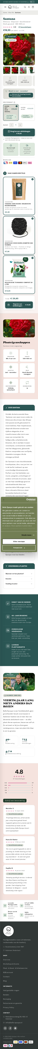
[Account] (29, 7)
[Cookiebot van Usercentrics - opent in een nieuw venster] (27, 499)
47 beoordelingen (24, 27)
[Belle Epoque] (13, 7)
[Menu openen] (5, 7)
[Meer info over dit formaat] (14, 102)
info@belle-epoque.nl (14, 1023)
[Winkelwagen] (33, 7)
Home (5, 12)
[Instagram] (5, 1028)
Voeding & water (12, 584)
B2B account (8, 972)
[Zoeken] (25, 7)
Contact (6, 977)
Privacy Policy (8, 1007)
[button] (6, 70)
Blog (5, 981)
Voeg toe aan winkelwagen (22, 305)
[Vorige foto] (6, 49)
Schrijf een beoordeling (15, 800)
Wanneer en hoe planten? (15, 574)
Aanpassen (17, 548)
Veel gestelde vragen (11, 990)
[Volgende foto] (32, 49)
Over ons (6, 960)
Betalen (6, 995)
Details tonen (26, 535)
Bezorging (7, 999)
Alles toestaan (19, 541)
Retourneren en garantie (12, 1003)
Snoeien (8, 579)
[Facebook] (10, 1028)
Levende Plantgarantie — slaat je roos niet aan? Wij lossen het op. (18, 139)
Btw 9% (11, 12)
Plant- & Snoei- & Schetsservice (15, 968)
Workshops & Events (11, 964)
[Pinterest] (15, 1028)
